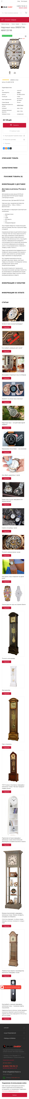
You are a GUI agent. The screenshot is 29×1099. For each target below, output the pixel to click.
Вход (19, 1)
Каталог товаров (10, 20)
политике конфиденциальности (10, 1091)
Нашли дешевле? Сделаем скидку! (13, 135)
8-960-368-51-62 (15, 1077)
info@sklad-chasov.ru (14, 1072)
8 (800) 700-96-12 (22, 6)
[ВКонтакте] (4, 148)
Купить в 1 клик (15, 131)
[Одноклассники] (6, 148)
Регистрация (24, 1)
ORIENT (19, 92)
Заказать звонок (23, 7)
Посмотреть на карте (8, 1060)
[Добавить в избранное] (25, 36)
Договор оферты (7, 1063)
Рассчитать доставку (10, 139)
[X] (11, 148)
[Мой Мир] (8, 148)
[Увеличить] (14, 54)
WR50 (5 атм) (20, 105)
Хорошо (14, 1095)
